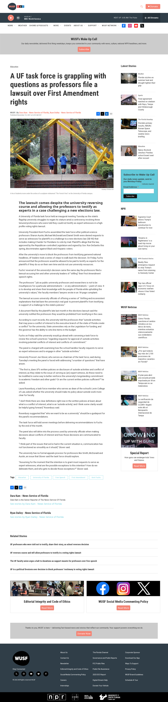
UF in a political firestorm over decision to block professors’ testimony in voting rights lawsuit (52, 569)
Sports (140, 95)
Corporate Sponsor (132, 652)
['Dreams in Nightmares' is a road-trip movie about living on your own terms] (129, 242)
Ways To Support (131, 664)
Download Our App (132, 658)
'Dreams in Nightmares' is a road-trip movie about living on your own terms (146, 243)
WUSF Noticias (143, 315)
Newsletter (64, 664)
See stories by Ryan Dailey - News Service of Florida (37, 516)
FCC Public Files (99, 664)
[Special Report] (139, 437)
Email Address (131, 187)
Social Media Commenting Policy (73, 675)
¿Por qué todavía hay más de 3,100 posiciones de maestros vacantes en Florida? (146, 356)
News (10, 26)
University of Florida (41, 477)
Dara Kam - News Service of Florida (34, 112)
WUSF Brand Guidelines (134, 675)
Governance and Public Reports (105, 658)
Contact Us (64, 658)
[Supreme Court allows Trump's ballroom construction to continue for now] (129, 221)
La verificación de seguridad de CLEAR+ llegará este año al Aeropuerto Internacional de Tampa (145, 407)
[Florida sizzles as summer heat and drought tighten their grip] (129, 78)
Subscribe (84, 49)
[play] (11, 17)
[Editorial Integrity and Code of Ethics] (47, 588)
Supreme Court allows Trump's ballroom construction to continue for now (145, 222)
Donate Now (84, 633)
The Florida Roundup (145, 119)
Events (67, 26)
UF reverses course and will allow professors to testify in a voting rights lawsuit (45, 552)
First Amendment (78, 477)
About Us (64, 652)
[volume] (18, 18)
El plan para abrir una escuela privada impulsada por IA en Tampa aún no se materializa (146, 380)
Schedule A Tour (131, 680)
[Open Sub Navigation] (15, 26)
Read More (139, 465)
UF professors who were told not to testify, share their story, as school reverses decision (49, 544)
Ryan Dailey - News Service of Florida (65, 112)
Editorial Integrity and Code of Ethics (47, 601)
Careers (63, 680)
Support (92, 26)
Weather (22, 26)
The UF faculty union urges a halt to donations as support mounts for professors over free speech (53, 561)
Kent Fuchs (96, 477)
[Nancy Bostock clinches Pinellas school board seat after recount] (129, 151)
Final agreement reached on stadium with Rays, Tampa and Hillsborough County (146, 104)
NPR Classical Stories (145, 259)
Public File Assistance (101, 669)
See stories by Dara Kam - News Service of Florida (36, 503)
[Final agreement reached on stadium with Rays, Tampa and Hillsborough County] (129, 100)
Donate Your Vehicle (100, 686)
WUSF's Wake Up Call (84, 39)
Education (14, 67)
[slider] (22, 17)
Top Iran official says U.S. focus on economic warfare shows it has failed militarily (146, 288)
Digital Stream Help (100, 680)
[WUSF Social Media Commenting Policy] (123, 588)
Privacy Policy (130, 669)
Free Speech (60, 477)
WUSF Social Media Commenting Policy (123, 601)
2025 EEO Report (99, 675)
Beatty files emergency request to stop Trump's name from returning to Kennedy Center (146, 267)
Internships (64, 686)
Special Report (139, 453)
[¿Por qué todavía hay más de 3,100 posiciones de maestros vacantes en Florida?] (129, 351)
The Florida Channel (100, 652)
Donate (154, 6)
